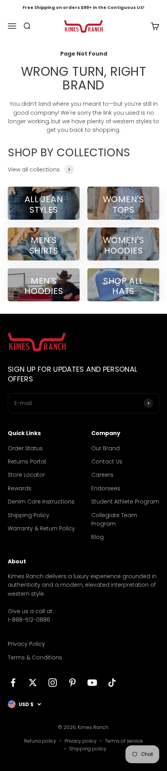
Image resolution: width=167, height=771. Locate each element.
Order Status (25, 448)
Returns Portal (27, 461)
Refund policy (40, 741)
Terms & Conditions (35, 657)
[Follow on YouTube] (92, 682)
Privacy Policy (26, 644)
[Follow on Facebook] (13, 682)
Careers (102, 475)
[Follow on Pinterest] (72, 682)
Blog (97, 537)
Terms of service (124, 741)
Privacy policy (80, 741)
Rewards (19, 488)
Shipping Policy (28, 515)
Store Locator (26, 475)
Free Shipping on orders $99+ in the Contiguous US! (83, 7)
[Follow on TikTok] (112, 682)
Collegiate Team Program (114, 519)
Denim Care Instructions (41, 501)
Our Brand (105, 448)
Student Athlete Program (125, 501)
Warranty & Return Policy (41, 528)
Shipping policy (87, 748)
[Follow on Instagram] (52, 682)
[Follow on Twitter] (33, 682)
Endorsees (105, 488)
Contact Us (106, 461)
